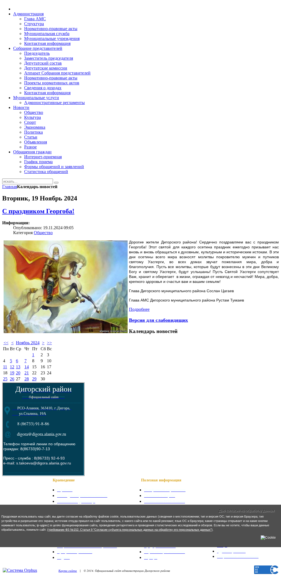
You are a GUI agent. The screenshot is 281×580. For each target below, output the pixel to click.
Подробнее (139, 309)
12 (12, 366)
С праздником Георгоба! (38, 211)
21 (26, 373)
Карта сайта (67, 570)
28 (26, 379)
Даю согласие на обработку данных (246, 511)
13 (18, 366)
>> (49, 342)
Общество (43, 232)
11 (5, 366)
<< (6, 342)
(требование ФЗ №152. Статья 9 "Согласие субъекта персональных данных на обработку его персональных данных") (130, 529)
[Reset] (56, 182)
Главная (9, 186)
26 (12, 379)
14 (26, 366)
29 (34, 379)
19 (12, 373)
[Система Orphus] (20, 570)
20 (18, 373)
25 (5, 379)
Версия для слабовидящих (158, 319)
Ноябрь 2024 (28, 342)
